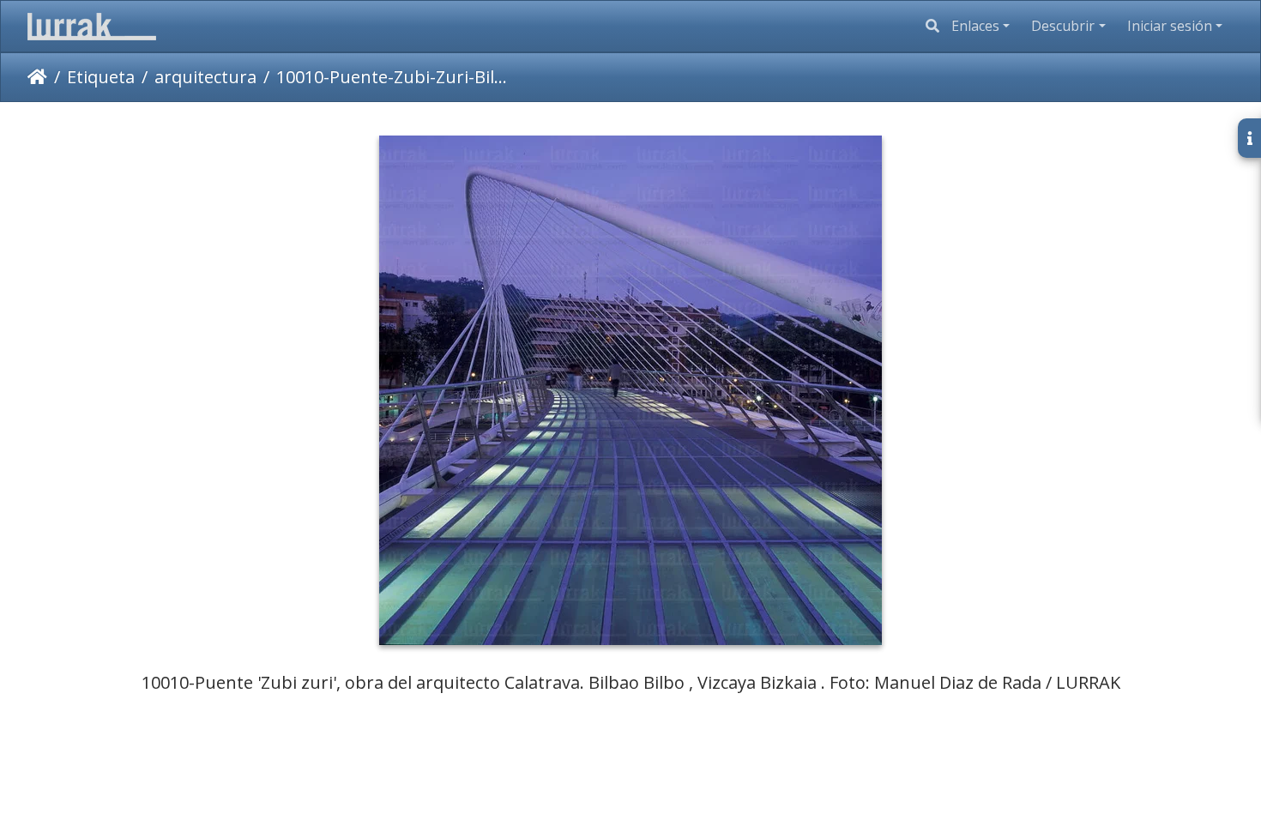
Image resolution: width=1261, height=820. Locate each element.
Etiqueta (101, 76)
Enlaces (975, 25)
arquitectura (205, 76)
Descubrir (1063, 25)
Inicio (37, 77)
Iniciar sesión (1169, 25)
